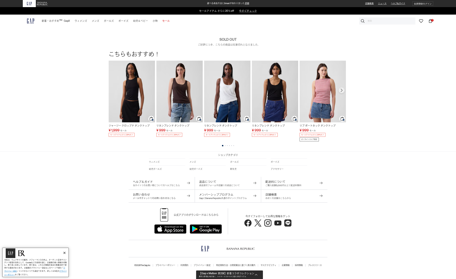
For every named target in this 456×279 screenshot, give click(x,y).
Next (341, 90)
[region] (35, 262)
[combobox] (387, 21)
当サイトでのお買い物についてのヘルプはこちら (156, 185)
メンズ (193, 162)
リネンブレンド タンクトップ (172, 125)
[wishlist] (421, 20)
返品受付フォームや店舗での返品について (219, 185)
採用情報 (299, 265)
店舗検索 (369, 3)
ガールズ (234, 162)
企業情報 (285, 265)
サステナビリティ (268, 265)
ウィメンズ (154, 162)
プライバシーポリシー (165, 265)
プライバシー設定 (202, 265)
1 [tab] (222, 145)
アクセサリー (277, 169)
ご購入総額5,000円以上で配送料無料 (283, 185)
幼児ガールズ (155, 169)
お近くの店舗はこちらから (278, 198)
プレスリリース (315, 265)
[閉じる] (64, 253)
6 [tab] (233, 145)
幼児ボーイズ (196, 169)
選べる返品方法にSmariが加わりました (228, 3)
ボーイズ (275, 162)
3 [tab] (227, 145)
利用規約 (184, 265)
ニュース (382, 3)
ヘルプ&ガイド (398, 3)
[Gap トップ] (28, 21)
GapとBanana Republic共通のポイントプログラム (223, 198)
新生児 (233, 169)
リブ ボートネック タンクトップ (318, 125)
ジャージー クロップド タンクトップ (129, 125)
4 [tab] (229, 145)
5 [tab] (231, 145)
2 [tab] (225, 145)
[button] (423, 4)
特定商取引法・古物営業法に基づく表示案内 (235, 265)
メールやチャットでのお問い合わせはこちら (154, 198)
